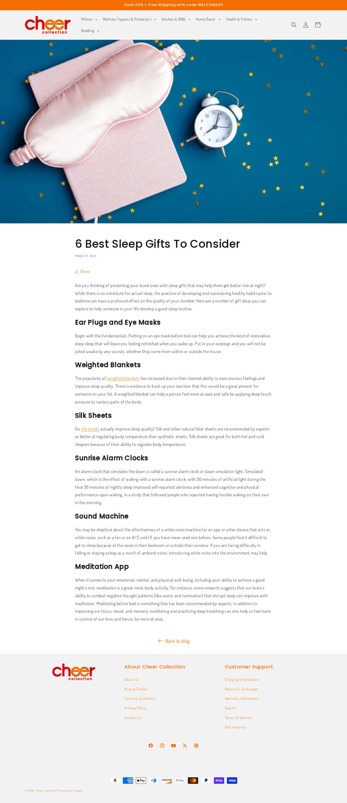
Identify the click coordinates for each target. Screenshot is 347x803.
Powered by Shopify (70, 790)
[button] (89, 19)
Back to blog (177, 641)
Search (230, 708)
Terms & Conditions (140, 698)
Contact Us (133, 717)
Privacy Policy (135, 708)
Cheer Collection (46, 790)
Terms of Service (238, 717)
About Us (131, 679)
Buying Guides (135, 689)
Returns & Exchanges (241, 689)
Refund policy (236, 727)
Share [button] (85, 271)
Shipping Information (242, 679)
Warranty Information (242, 698)
